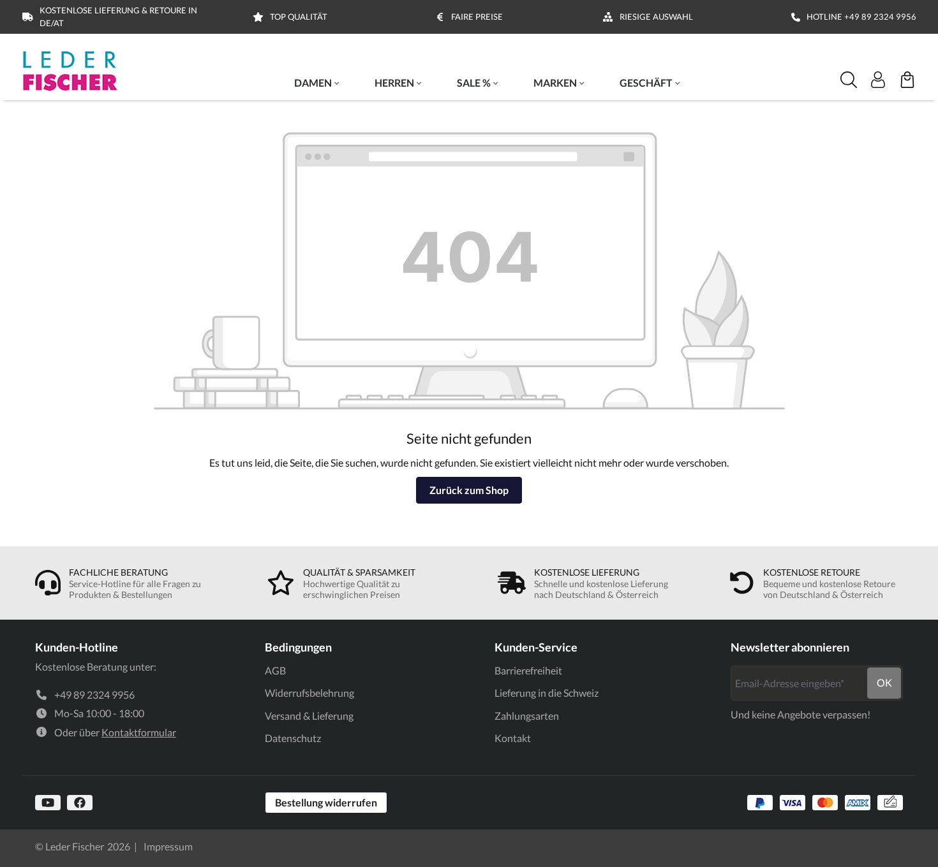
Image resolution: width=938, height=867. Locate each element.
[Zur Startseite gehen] (70, 70)
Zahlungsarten (527, 716)
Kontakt (513, 738)
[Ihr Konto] (878, 79)
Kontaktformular (138, 732)
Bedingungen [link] (298, 647)
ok (884, 682)
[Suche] (848, 79)
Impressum (168, 846)
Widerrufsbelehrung (309, 693)
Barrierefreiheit (528, 670)
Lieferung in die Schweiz (547, 693)
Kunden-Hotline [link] (76, 647)
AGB (275, 670)
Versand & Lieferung (309, 716)
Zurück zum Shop (469, 490)
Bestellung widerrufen (326, 802)
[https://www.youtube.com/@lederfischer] (48, 802)
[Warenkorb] (907, 79)
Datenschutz (293, 738)
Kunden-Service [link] (536, 647)
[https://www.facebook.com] (80, 802)
